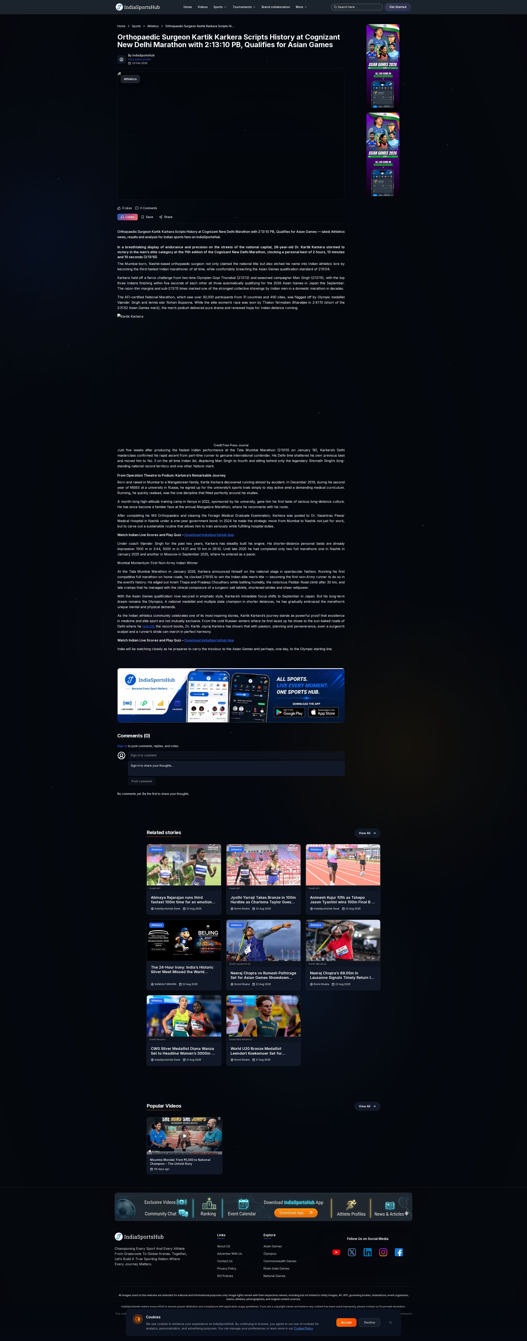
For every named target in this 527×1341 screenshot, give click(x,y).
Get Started (397, 7)
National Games (275, 1276)
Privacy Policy (226, 1268)
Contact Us (225, 1261)
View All (364, 833)
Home (188, 7)
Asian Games (273, 1246)
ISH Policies (225, 1276)
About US (223, 1246)
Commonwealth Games (280, 1261)
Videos (203, 7)
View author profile (139, 59)
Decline (369, 1322)
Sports (218, 7)
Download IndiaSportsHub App (209, 535)
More (299, 7)
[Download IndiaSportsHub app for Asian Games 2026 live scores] (382, 154)
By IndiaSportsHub (141, 55)
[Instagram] (383, 1252)
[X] (352, 1252)
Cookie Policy (303, 1328)
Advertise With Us (229, 1253)
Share (168, 217)
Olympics (270, 1253)
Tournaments (242, 7)
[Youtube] (336, 1252)
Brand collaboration (276, 7)
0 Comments (148, 208)
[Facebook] (399, 1252)
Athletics (153, 26)
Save (149, 217)
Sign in (122, 746)
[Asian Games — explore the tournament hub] (382, 66)
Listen (130, 217)
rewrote (148, 626)
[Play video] (184, 1136)
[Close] (390, 1322)
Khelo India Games (276, 1268)
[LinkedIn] (368, 1252)
